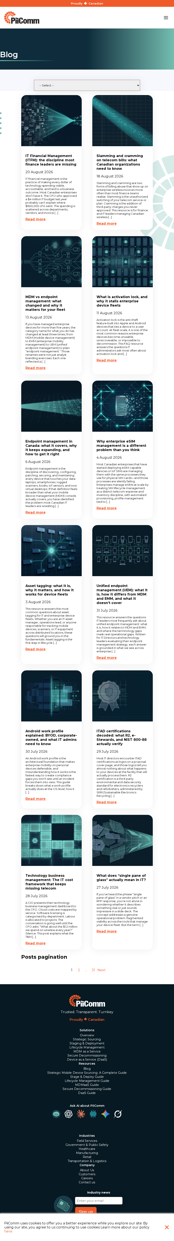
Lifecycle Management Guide (87, 1081)
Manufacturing (87, 1153)
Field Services (87, 1141)
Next (101, 970)
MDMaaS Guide (87, 1085)
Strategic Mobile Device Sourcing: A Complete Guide (87, 1073)
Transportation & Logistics (87, 1161)
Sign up (86, 1212)
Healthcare (87, 1149)
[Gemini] (105, 1114)
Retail (87, 1157)
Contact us (87, 1182)
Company (87, 1165)
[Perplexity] (93, 1114)
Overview (87, 1035)
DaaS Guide (87, 1093)
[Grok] (118, 1114)
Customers (87, 1174)
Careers (87, 1178)
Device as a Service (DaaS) (87, 1059)
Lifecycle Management (86, 1047)
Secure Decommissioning (87, 1055)
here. (8, 1231)
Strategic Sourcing (87, 1039)
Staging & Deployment (87, 1043)
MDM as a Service (87, 1051)
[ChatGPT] (68, 1114)
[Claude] (81, 1114)
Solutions (87, 1030)
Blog (86, 1069)
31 (93, 970)
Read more (35, 219)
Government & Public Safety (87, 1145)
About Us (87, 1170)
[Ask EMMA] (56, 1114)
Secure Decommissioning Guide (87, 1089)
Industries (87, 1136)
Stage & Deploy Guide (87, 1077)
